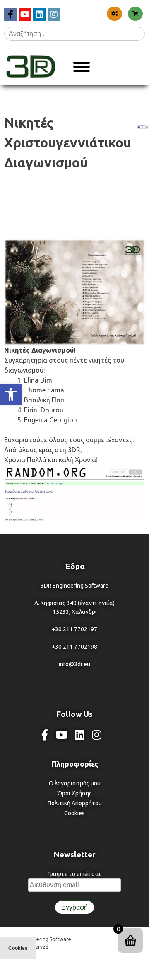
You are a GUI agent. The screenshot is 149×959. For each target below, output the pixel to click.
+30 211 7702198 (74, 646)
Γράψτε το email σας (75, 874)
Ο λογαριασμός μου (75, 783)
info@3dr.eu (74, 664)
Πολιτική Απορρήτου (75, 803)
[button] (11, 394)
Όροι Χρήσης (75, 793)
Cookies (74, 813)
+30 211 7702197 (74, 629)
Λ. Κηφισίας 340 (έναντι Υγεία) (74, 603)
